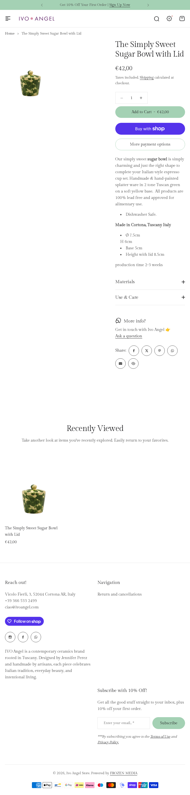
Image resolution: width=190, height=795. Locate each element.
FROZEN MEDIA (123, 773)
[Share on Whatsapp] (172, 350)
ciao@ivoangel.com (22, 607)
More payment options (150, 144)
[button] (42, 5)
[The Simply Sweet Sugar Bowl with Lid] (34, 486)
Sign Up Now (119, 5)
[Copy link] (133, 363)
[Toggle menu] (7, 18)
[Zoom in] (30, 72)
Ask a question (128, 336)
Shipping (147, 78)
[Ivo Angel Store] (36, 18)
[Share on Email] (120, 363)
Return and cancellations (119, 594)
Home (10, 34)
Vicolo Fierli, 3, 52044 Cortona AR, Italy (40, 594)
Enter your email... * (119, 723)
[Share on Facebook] (134, 350)
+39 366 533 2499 (21, 601)
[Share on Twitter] (147, 350)
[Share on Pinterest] (159, 350)
